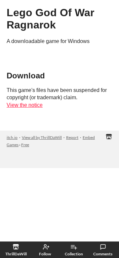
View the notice (25, 105)
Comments (102, 253)
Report (72, 137)
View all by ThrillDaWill (42, 137)
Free (25, 144)
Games (13, 144)
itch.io (12, 137)
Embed (89, 137)
